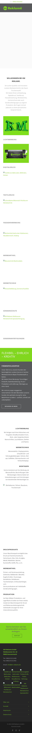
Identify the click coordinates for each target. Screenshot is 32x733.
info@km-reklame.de (14, 665)
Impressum (7, 710)
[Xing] (19, 730)
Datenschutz (7, 714)
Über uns (6, 702)
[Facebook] (12, 730)
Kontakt (17, 635)
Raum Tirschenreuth (19, 374)
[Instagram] (16, 730)
